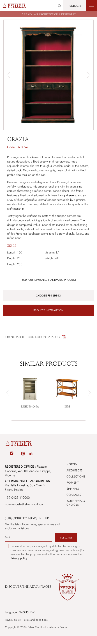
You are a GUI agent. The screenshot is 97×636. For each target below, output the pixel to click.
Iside (67, 406)
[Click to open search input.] (59, 6)
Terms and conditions (35, 620)
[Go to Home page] (14, 5)
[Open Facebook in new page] (5, 454)
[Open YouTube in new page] (17, 454)
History (72, 464)
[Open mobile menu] (91, 5)
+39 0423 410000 (17, 497)
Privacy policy (13, 620)
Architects (75, 470)
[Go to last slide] (8, 75)
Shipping (73, 489)
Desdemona (30, 406)
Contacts (74, 495)
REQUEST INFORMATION (48, 310)
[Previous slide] (7, 392)
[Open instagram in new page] (11, 454)
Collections (76, 476)
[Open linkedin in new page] (31, 454)
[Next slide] (88, 75)
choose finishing (48, 296)
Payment (73, 482)
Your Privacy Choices (76, 503)
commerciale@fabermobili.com (25, 504)
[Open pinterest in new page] (23, 454)
